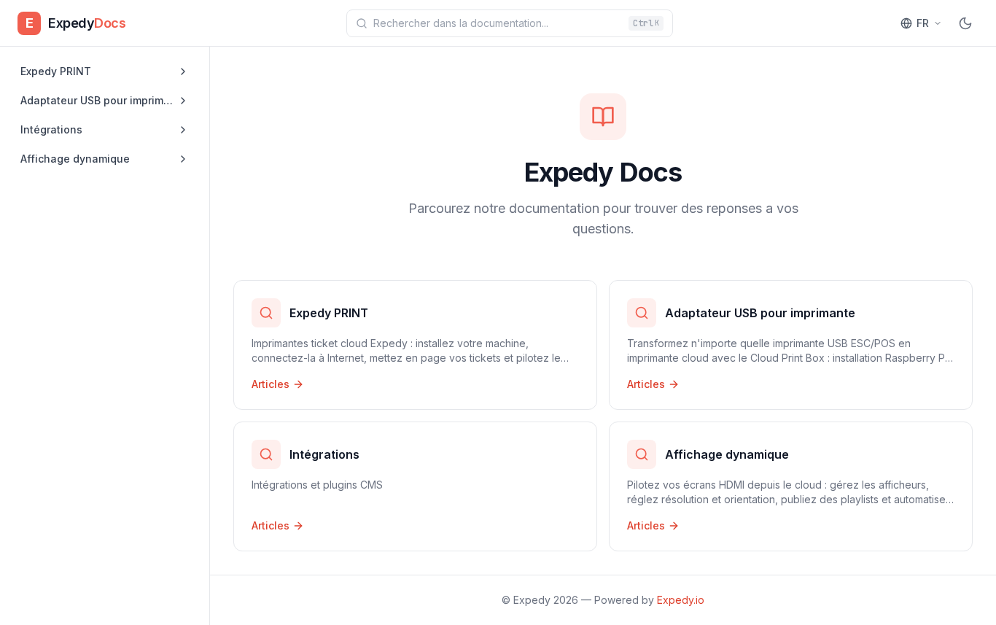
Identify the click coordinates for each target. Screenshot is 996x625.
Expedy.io (680, 600)
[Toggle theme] (965, 23)
